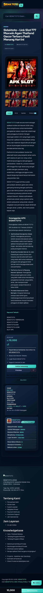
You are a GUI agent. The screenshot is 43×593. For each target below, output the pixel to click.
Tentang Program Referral (16, 536)
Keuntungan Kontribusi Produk (17, 546)
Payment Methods (13, 512)
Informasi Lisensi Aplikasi (15, 549)
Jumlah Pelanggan (16, 429)
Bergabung (16, 435)
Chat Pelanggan (28, 422)
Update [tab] (23, 113)
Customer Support (13, 514)
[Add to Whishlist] (33, 370)
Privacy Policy (22, 582)
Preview (19, 370)
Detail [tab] (9, 113)
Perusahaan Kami (13, 502)
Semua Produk (15, 427)
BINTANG (10, 390)
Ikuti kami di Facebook (14, 559)
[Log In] (21, 5)
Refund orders (15, 447)
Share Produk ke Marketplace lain (18, 561)
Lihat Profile (16, 422)
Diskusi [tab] (32, 113)
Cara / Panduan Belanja (15, 534)
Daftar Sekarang (21, 366)
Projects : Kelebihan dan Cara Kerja (18, 556)
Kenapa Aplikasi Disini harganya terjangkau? (21, 551)
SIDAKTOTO (10, 44)
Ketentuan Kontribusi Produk (16, 544)
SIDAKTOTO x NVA (11, 582)
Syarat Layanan (12, 507)
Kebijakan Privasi (12, 509)
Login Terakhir (16, 437)
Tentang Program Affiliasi (15, 539)
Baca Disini (23, 380)
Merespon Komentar (15, 444)
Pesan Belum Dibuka (15, 442)
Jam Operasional (12, 517)
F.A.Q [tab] (16, 113)
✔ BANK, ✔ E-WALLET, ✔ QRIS (16, 406)
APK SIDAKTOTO (14, 352)
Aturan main (11, 504)
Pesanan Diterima (16, 432)
